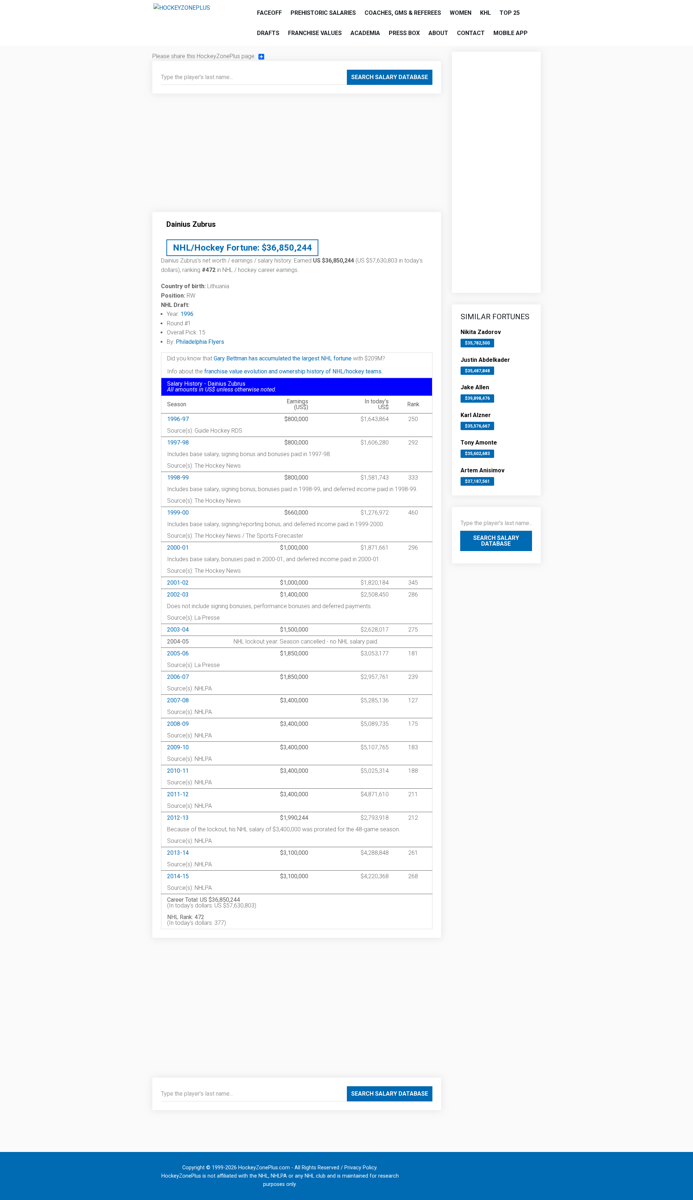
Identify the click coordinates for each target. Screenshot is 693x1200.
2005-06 (178, 653)
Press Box (404, 33)
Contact (471, 33)
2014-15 (178, 876)
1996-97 (178, 419)
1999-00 (178, 512)
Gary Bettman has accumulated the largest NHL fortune (283, 358)
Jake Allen (475, 387)
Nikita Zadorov (481, 332)
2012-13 (178, 817)
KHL (485, 12)
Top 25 (510, 12)
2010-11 (178, 770)
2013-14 (178, 852)
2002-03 (178, 594)
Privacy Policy (360, 1168)
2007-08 (178, 700)
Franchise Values (315, 33)
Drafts (268, 33)
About (438, 33)
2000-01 (178, 547)
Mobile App (510, 33)
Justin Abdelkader (485, 359)
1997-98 (178, 442)
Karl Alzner (476, 415)
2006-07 (178, 676)
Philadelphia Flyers (200, 341)
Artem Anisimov (483, 470)
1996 (186, 314)
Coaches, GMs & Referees (403, 12)
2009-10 (178, 747)
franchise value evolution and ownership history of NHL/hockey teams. (293, 371)
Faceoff (269, 12)
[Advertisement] (296, 155)
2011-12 (178, 794)
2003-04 (178, 629)
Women (460, 12)
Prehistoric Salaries (323, 12)
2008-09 (178, 723)
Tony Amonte (479, 442)
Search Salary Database (389, 77)
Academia (365, 33)
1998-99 (178, 477)
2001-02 (178, 582)
